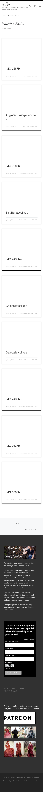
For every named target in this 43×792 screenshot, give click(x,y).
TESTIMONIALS (10, 691)
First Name (10, 649)
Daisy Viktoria (12, 76)
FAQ (22, 688)
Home (4, 16)
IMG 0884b (13, 166)
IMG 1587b (13, 68)
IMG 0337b (13, 445)
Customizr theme (34, 781)
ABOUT (7, 688)
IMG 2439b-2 (14, 259)
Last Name (9, 655)
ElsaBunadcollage (17, 212)
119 (25, 523)
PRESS (14, 688)
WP (13, 781)
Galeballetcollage (16, 305)
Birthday (9, 662)
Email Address (12, 642)
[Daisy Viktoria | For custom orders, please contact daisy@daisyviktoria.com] (7, 3)
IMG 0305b (13, 492)
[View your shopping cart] (35, 5)
